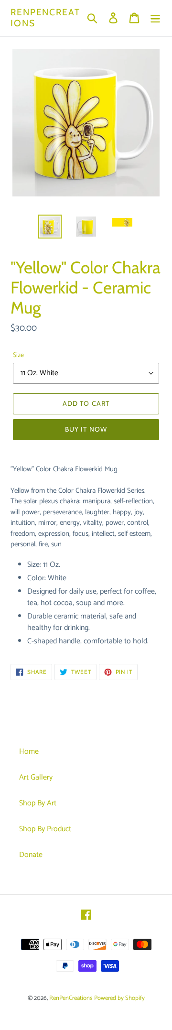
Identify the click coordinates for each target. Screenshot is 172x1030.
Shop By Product (45, 829)
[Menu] (155, 18)
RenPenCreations (45, 18)
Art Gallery (36, 777)
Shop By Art (37, 803)
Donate (31, 854)
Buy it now (86, 429)
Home (29, 751)
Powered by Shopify (119, 998)
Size (18, 355)
